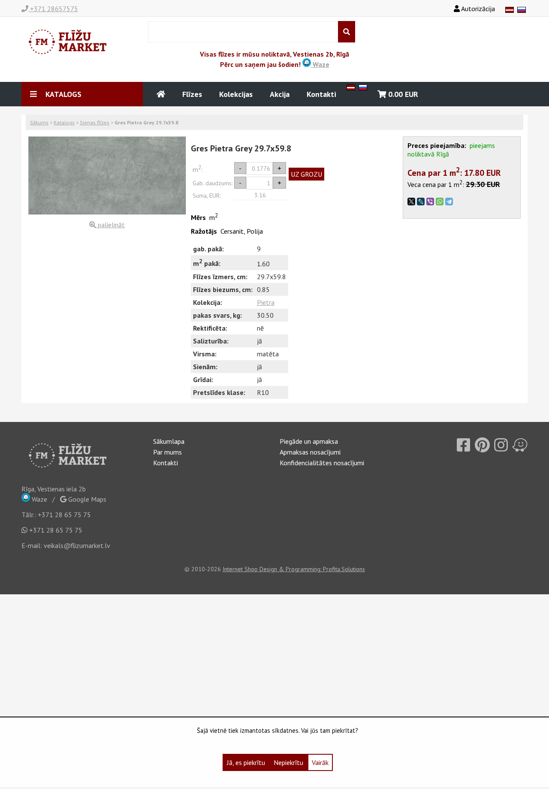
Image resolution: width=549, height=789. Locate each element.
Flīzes (192, 94)
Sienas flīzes (94, 122)
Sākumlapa (168, 441)
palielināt (110, 224)
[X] (411, 201)
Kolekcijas (236, 94)
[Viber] (430, 201)
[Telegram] (449, 201)
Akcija (280, 94)
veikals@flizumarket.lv (77, 545)
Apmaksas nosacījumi (310, 452)
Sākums (39, 122)
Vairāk (320, 762)
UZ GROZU (306, 174)
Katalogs (64, 122)
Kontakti (321, 94)
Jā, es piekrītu (246, 762)
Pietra (265, 302)
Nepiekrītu (288, 762)
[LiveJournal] (421, 201)
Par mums (167, 452)
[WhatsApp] (439, 201)
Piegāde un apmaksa (309, 441)
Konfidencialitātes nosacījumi (322, 462)
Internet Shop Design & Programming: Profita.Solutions (294, 569)
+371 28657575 (53, 8)
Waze (320, 64)
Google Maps (86, 499)
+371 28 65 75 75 (64, 514)
